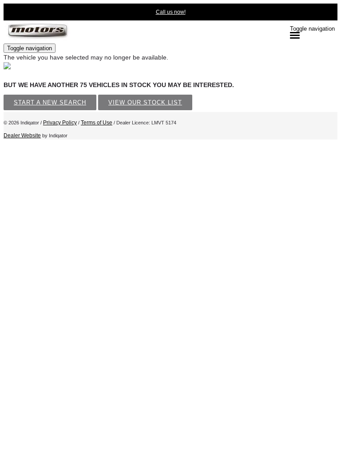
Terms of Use (96, 123)
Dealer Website (22, 135)
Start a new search (50, 102)
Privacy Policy (60, 123)
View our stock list (145, 102)
